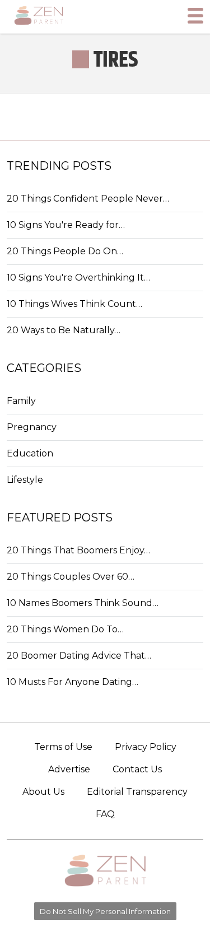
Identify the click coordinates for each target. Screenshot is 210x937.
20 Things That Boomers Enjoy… (78, 550)
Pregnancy (32, 427)
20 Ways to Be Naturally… (63, 330)
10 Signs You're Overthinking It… (78, 277)
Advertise (69, 769)
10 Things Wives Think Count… (74, 304)
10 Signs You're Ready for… (66, 225)
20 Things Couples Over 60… (70, 576)
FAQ (105, 814)
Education (30, 453)
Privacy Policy (145, 747)
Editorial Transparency (137, 791)
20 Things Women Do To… (65, 629)
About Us (43, 791)
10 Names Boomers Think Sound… (82, 603)
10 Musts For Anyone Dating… (72, 682)
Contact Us (137, 769)
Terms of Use (63, 747)
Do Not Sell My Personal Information (105, 911)
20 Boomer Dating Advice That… (79, 655)
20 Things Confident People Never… (88, 198)
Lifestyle (25, 479)
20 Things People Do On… (65, 251)
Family (21, 400)
